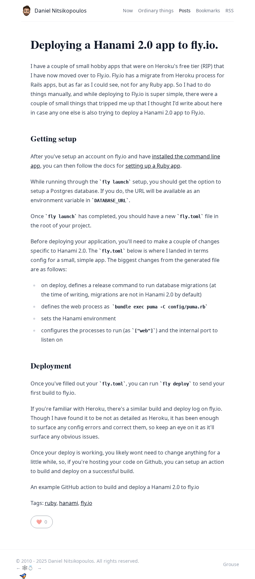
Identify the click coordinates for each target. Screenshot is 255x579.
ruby (50, 503)
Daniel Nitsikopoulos (61, 10)
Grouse (231, 564)
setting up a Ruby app (153, 165)
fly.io (86, 503)
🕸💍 (28, 567)
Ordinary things (156, 10)
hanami (68, 503)
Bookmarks (208, 10)
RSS (229, 10)
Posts (185, 10)
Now (128, 10)
